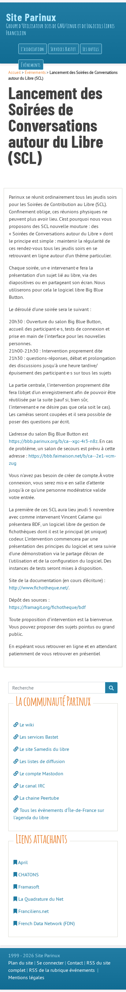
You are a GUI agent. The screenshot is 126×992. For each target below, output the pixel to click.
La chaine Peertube (38, 798)
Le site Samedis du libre (43, 749)
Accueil (14, 72)
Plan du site (20, 963)
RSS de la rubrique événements (62, 970)
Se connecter (50, 963)
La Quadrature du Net (40, 899)
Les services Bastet (38, 737)
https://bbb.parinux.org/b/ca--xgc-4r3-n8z (53, 441)
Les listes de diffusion (41, 761)
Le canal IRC (31, 786)
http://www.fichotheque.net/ (39, 588)
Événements (35, 72)
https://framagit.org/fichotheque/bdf (47, 607)
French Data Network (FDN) (46, 923)
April (22, 862)
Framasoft (28, 887)
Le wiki (26, 725)
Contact (75, 963)
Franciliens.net (33, 911)
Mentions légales (26, 977)
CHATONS (28, 874)
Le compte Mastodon (40, 773)
